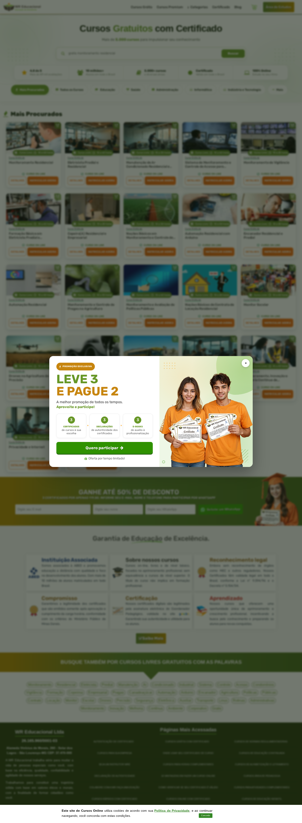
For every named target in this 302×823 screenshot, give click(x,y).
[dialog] (151, 411)
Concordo (205, 815)
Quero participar (102, 447)
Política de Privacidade (171, 810)
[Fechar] (246, 363)
